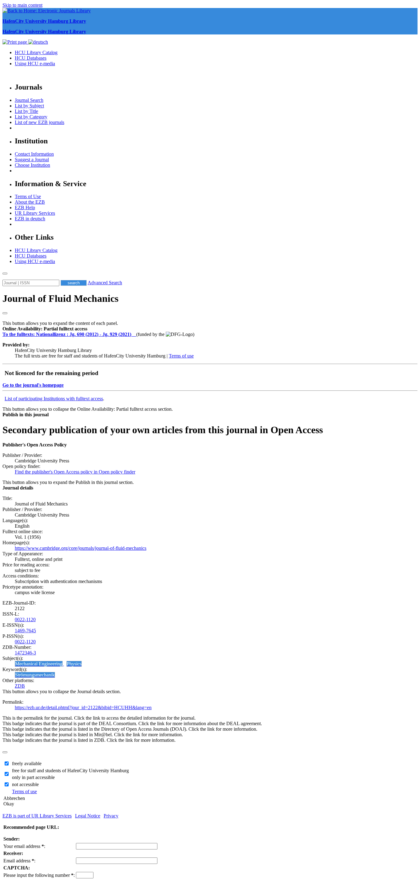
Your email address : (24, 846)
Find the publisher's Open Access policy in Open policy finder (75, 471)
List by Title (26, 111)
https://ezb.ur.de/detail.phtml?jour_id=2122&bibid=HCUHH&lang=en (83, 707)
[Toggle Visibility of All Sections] (4, 313)
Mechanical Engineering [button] (38, 663)
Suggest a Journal (32, 159)
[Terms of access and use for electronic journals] (134, 334)
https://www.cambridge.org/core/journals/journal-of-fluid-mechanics (80, 548)
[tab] (210, 329)
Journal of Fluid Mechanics (60, 298)
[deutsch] (38, 42)
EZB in (30, 218)
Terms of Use (28, 196)
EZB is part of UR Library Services (37, 815)
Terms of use (181, 355)
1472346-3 (25, 652)
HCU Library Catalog (36, 52)
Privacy (111, 815)
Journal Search (29, 100)
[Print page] (15, 42)
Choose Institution (32, 165)
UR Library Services (35, 213)
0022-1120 (25, 619)
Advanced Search (105, 282)
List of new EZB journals (39, 122)
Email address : (19, 860)
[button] (44, 328)
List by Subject (29, 105)
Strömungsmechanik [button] (35, 674)
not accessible (25, 784)
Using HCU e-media (35, 63)
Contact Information (34, 154)
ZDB (20, 686)
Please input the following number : (39, 875)
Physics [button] (74, 663)
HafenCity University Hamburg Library (44, 21)
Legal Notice (87, 815)
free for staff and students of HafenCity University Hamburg (70, 770)
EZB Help (25, 207)
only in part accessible (33, 777)
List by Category (31, 116)
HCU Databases (30, 58)
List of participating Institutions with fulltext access (54, 398)
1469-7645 (25, 630)
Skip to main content (22, 5)
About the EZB (30, 202)
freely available (27, 763)
